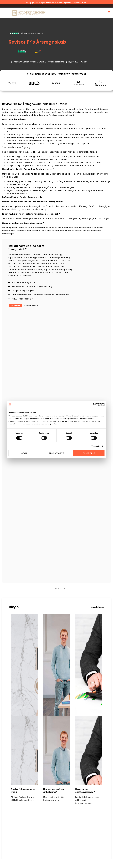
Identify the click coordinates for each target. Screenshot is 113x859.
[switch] (44, 438)
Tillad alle (89, 453)
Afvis (24, 453)
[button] (109, 12)
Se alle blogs (97, 607)
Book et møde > (31, 305)
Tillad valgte (56, 453)
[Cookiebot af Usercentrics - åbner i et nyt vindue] (95, 404)
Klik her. (84, 2)
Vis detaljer (95, 446)
